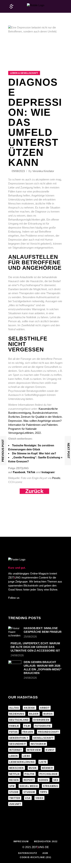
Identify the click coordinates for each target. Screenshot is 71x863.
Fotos (13, 732)
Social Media (29, 786)
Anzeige (29, 708)
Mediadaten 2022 (46, 841)
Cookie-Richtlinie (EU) (35, 857)
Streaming (50, 786)
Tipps (43, 792)
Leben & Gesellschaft (24, 73)
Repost (29, 780)
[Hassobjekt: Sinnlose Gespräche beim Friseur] (14, 631)
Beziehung (16, 714)
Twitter (14, 798)
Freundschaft (48, 732)
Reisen (14, 780)
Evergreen (41, 720)
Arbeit (45, 708)
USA (28, 798)
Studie (14, 792)
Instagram (38, 744)
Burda (48, 714)
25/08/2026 (30, 636)
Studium (29, 792)
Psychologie (49, 774)
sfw (12, 786)
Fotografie (43, 726)
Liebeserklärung (22, 762)
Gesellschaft (43, 738)
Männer (47, 768)
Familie (14, 726)
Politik (29, 774)
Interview (34, 750)
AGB (45, 853)
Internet (15, 750)
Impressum (21, 841)
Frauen (28, 732)
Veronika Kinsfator (43, 171)
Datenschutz (27, 853)
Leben (13, 756)
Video (39, 798)
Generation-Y (18, 738)
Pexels (56, 478)
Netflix (14, 774)
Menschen (16, 768)
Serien (43, 780)
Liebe (26, 756)
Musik (33, 768)
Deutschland (19, 720)
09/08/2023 (18, 171)
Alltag (14, 708)
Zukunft (15, 804)
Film (27, 726)
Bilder (34, 714)
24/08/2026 (17, 655)
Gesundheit (17, 744)
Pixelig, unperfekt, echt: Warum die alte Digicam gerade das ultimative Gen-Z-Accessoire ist (35, 647)
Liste (43, 762)
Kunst (50, 750)
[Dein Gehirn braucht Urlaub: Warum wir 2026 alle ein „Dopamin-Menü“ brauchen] (14, 664)
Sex (55, 780)
